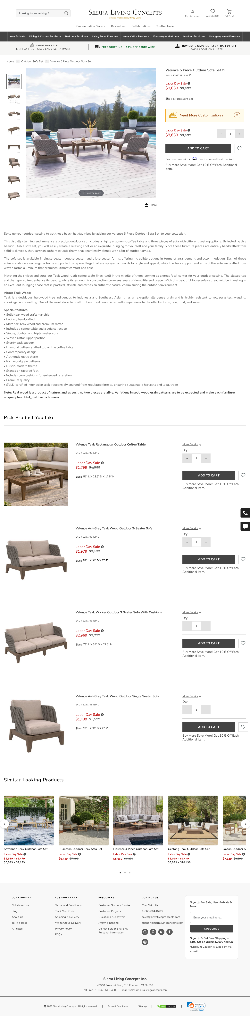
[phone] (245, 513)
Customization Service (90, 26)
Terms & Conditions (118, 1006)
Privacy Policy (63, 929)
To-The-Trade (165, 26)
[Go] (237, 115)
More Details (190, 444)
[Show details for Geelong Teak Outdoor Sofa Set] (193, 820)
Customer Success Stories (114, 905)
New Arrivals (17, 36)
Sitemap (142, 1006)
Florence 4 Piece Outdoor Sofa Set (135, 849)
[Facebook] (169, 932)
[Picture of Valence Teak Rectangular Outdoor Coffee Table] (36, 474)
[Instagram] (145, 942)
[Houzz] (161, 932)
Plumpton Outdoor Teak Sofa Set (80, 849)
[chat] (245, 526)
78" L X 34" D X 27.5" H (97, 644)
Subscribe (211, 928)
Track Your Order (65, 911)
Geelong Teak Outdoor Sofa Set (189, 849)
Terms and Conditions (68, 905)
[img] (146, 204)
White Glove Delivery (68, 923)
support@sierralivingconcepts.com (162, 923)
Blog (14, 911)
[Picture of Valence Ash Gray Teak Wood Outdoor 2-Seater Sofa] (36, 558)
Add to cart (198, 148)
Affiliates (17, 929)
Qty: (185, 450)
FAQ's (58, 934)
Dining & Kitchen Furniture (45, 36)
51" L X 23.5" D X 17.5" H (98, 476)
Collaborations (141, 26)
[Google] (145, 932)
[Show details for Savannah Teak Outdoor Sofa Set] (29, 820)
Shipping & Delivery (67, 917)
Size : (168, 98)
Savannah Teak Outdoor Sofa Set (25, 849)
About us (17, 917)
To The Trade (19, 923)
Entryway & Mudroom (166, 36)
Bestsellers (118, 26)
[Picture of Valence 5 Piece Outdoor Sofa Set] (13, 81)
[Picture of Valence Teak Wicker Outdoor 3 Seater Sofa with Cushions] (36, 642)
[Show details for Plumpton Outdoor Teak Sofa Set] (84, 820)
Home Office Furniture (136, 36)
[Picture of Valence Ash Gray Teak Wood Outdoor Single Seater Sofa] (36, 726)
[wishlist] (239, 148)
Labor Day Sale (46, 46)
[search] (43, 13)
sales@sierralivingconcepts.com (161, 917)
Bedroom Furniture (76, 36)
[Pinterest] (153, 932)
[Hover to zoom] (91, 133)
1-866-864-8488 (152, 911)
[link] (196, 1006)
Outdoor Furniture (194, 36)
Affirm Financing (108, 923)
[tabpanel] (125, 315)
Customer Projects (109, 911)
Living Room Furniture (105, 36)
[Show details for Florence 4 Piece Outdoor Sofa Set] (138, 820)
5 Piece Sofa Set (183, 99)
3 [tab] (130, 873)
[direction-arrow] (4, 823)
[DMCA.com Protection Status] (166, 1006)
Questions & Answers (111, 917)
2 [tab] (125, 873)
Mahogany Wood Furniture (225, 36)
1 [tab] (120, 873)
